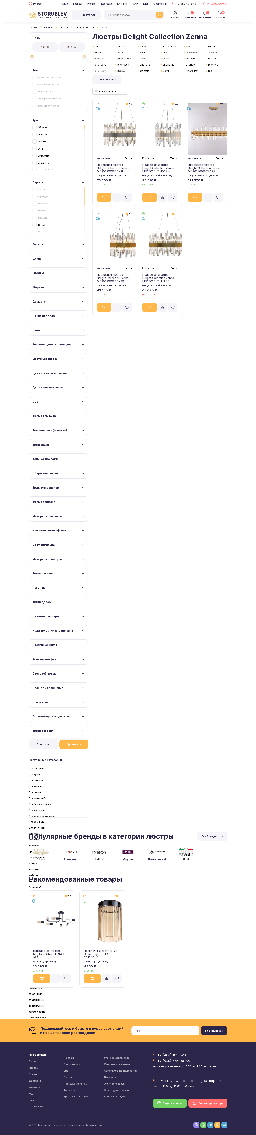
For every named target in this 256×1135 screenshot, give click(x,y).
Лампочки (110, 1077)
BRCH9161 (191, 64)
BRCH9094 (123, 64)
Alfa (40, 148)
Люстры (64, 27)
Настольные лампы (75, 1083)
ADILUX (42, 141)
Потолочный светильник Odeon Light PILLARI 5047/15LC (100, 954)
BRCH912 (145, 64)
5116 (188, 46)
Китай (41, 225)
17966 (143, 46)
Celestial (145, 70)
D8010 (211, 70)
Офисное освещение (117, 1064)
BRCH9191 (213, 64)
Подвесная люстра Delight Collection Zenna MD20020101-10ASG (113, 278)
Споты (68, 1077)
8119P (98, 52)
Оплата (91, 3)
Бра (66, 1070)
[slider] (32, 56)
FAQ (135, 3)
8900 (143, 52)
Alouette (213, 52)
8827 (120, 52)
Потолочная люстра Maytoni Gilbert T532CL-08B (49, 954)
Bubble (121, 70)
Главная (33, 27)
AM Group (43, 155)
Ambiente (43, 163)
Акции (64, 3)
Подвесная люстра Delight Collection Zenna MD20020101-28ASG (204, 168)
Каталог (48, 27)
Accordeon (191, 52)
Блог (145, 3)
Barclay (99, 58)
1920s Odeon (170, 46)
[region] (58, 91)
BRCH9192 (100, 70)
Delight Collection (84, 27)
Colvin (166, 70)
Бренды (77, 3)
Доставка (106, 3)
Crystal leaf (192, 70)
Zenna (128, 158)
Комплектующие (114, 1096)
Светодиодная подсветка (120, 1070)
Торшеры (69, 1090)
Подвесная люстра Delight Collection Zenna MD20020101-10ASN (158, 168)
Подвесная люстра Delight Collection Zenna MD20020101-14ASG (158, 278)
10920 (120, 46)
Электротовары (114, 1083)
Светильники (72, 1064)
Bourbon (190, 58)
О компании (160, 3)
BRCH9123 (168, 64)
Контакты (122, 3)
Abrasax (42, 134)
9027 (165, 52)
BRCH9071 (213, 58)
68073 (211, 46)
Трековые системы (76, 1096)
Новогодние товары (116, 1090)
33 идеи (42, 127)
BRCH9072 (100, 64)
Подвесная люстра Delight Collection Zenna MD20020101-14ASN (113, 168)
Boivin (166, 58)
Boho (143, 58)
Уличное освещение (117, 1057)
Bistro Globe (124, 58)
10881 (98, 46)
